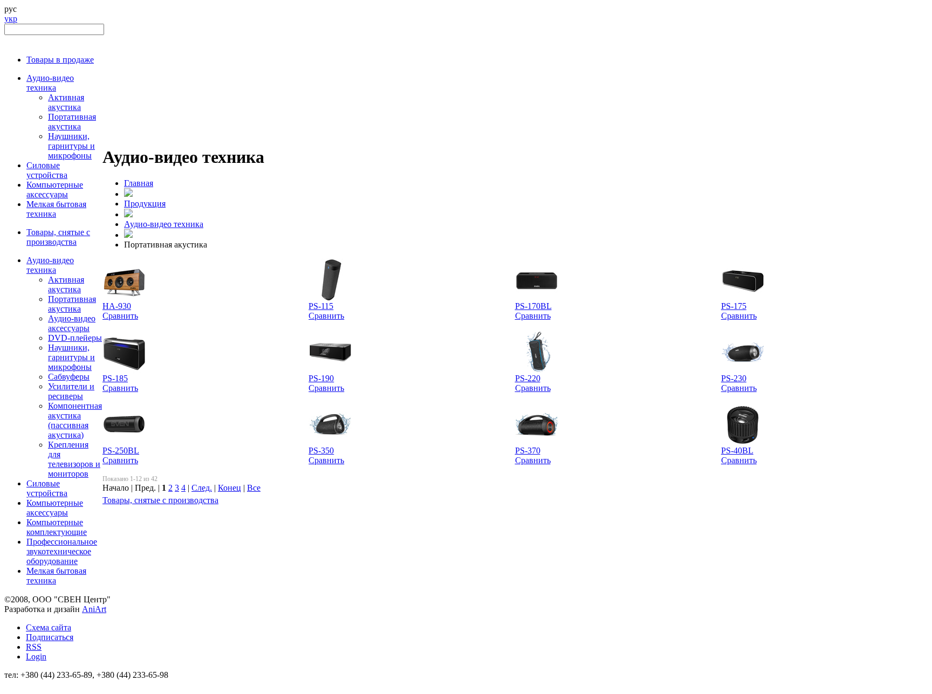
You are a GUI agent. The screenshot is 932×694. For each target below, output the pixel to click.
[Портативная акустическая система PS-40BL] (742, 443)
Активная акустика (66, 102)
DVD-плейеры (75, 337)
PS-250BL (120, 450)
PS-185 (115, 378)
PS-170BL (533, 306)
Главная (138, 183)
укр (10, 18)
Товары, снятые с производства (58, 237)
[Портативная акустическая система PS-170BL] (536, 298)
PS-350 (321, 450)
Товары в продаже (60, 59)
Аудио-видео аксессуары (71, 323)
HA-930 (116, 306)
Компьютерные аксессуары (54, 189)
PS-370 (527, 450)
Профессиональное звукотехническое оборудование (61, 551)
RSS (34, 646)
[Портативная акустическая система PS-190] (330, 370)
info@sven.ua (28, 684)
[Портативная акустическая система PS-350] (330, 443)
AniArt (94, 609)
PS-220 (527, 378)
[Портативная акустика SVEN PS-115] (330, 298)
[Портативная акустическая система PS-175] (742, 298)
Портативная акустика (72, 121)
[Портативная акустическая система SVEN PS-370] (536, 443)
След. (201, 487)
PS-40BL (737, 450)
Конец (229, 487)
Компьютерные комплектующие (56, 527)
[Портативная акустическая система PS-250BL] (124, 443)
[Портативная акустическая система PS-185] (124, 370)
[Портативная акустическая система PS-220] (536, 370)
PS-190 (321, 378)
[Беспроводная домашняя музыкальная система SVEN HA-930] (124, 298)
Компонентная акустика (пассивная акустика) (75, 420)
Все (254, 487)
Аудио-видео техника (50, 82)
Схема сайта (48, 627)
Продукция (145, 203)
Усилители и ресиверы (71, 391)
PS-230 (733, 378)
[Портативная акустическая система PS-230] (742, 370)
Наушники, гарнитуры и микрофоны (71, 146)
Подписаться (49, 637)
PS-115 (321, 306)
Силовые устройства (46, 170)
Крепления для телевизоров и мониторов (74, 459)
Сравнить (120, 315)
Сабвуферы (69, 376)
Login (36, 656)
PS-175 (733, 306)
